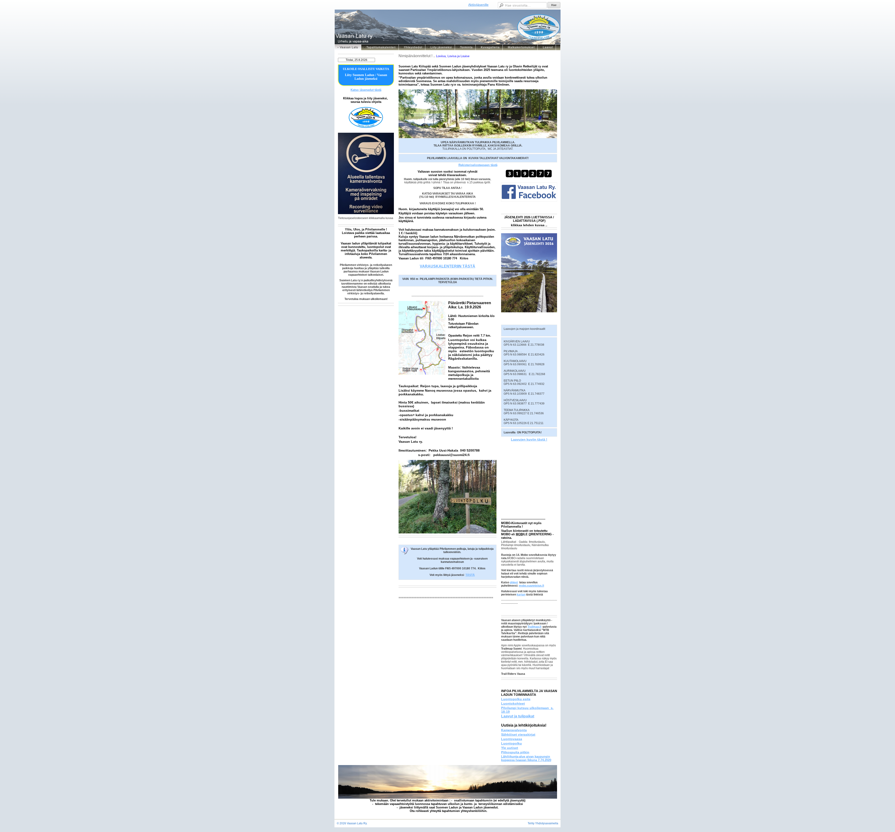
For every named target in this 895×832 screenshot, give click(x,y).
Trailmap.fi (534, 626)
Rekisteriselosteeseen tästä (477, 165)
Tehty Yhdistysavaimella (543, 823)
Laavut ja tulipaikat (517, 716)
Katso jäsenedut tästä (366, 90)
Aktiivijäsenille (478, 5)
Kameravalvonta (514, 730)
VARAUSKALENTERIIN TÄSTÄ (447, 266)
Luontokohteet (513, 703)
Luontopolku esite (515, 699)
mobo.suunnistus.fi (531, 585)
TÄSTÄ (470, 575)
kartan (521, 594)
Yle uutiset (509, 748)
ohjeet (514, 582)
